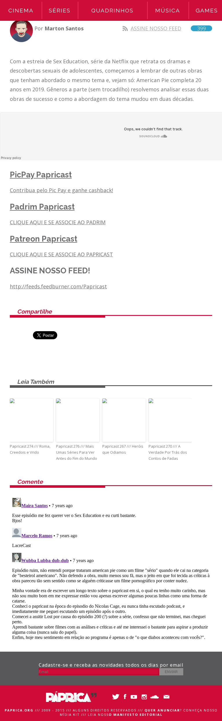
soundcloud (155, 696)
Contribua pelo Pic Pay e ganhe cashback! (61, 190)
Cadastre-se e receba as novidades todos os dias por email (111, 665)
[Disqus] (111, 568)
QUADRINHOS (112, 10)
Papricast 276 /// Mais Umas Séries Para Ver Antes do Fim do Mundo (76, 452)
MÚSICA (167, 10)
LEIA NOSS (125, 714)
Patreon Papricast (43, 238)
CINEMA (21, 10)
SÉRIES (60, 10)
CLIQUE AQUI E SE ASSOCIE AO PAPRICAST (61, 254)
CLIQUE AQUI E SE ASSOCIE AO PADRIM (58, 222)
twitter (115, 696)
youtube (135, 696)
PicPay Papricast (41, 174)
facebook (125, 696)
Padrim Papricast (42, 206)
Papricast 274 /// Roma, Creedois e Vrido (30, 449)
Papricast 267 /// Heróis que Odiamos (122, 449)
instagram (145, 696)
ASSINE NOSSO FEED (168, 28)
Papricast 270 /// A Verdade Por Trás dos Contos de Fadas (168, 452)
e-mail (165, 696)
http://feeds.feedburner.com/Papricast (58, 286)
